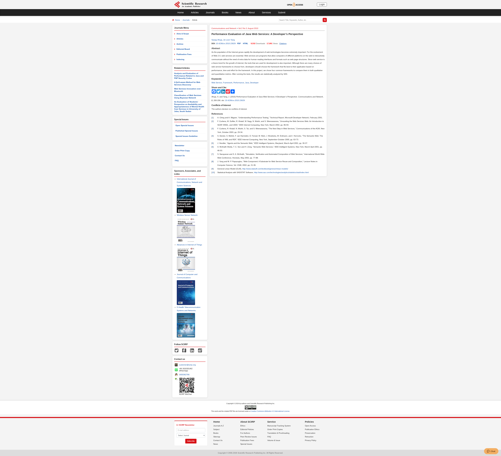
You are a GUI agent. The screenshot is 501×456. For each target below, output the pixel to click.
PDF (239, 43)
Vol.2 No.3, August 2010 (248, 28)
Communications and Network (223, 28)
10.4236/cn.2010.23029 (226, 43)
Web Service (216, 83)
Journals (210, 12)
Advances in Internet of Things (189, 245)
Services (266, 12)
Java (247, 83)
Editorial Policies (247, 429)
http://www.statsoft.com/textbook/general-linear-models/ (265, 169)
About (252, 12)
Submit (281, 12)
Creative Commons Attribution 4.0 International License (270, 411)
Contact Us (180, 156)
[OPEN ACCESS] (295, 4)
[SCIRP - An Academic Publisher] (190, 4)
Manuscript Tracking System (279, 426)
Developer (254, 83)
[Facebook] (184, 350)
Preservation (310, 433)
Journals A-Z (218, 426)
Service (271, 422)
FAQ (177, 160)
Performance (238, 83)
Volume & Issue (273, 440)
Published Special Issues (186, 131)
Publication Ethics (312, 429)
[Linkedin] (192, 350)
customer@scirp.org (187, 365)
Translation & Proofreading (278, 433)
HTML (245, 43)
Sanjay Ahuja (216, 40)
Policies (309, 422)
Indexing (180, 59)
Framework (227, 83)
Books (225, 12)
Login (322, 4)
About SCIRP (247, 422)
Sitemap (216, 437)
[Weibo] (200, 350)
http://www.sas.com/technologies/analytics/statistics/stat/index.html (281, 172)
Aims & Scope (183, 34)
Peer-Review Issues (248, 437)
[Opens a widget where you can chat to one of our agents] (491, 451)
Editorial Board (183, 49)
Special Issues (246, 444)
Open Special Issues (184, 125)
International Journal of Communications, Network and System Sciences (189, 182)
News (238, 12)
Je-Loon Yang (229, 40)
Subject (216, 429)
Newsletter (179, 145)
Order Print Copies (275, 429)
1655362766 (184, 375)
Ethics (242, 426)
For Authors (245, 433)
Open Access (310, 426)
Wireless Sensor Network (187, 215)
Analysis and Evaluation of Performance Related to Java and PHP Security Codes (189, 75)
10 (213, 172)
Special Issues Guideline (186, 136)
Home (180, 12)
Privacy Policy (310, 440)
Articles (195, 12)
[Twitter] (176, 350)
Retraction (309, 437)
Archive (180, 44)
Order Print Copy (182, 151)
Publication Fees (184, 54)
